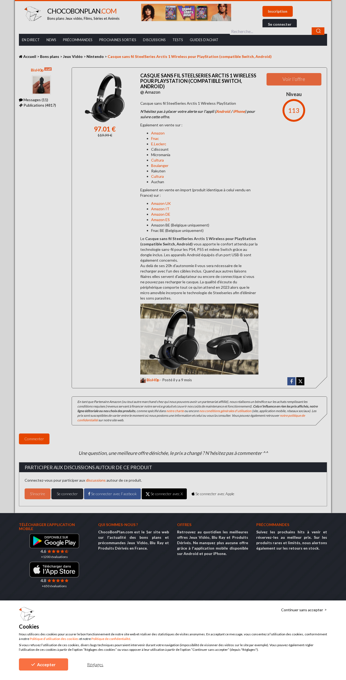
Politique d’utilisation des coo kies (54, 639)
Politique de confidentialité (110, 639)
